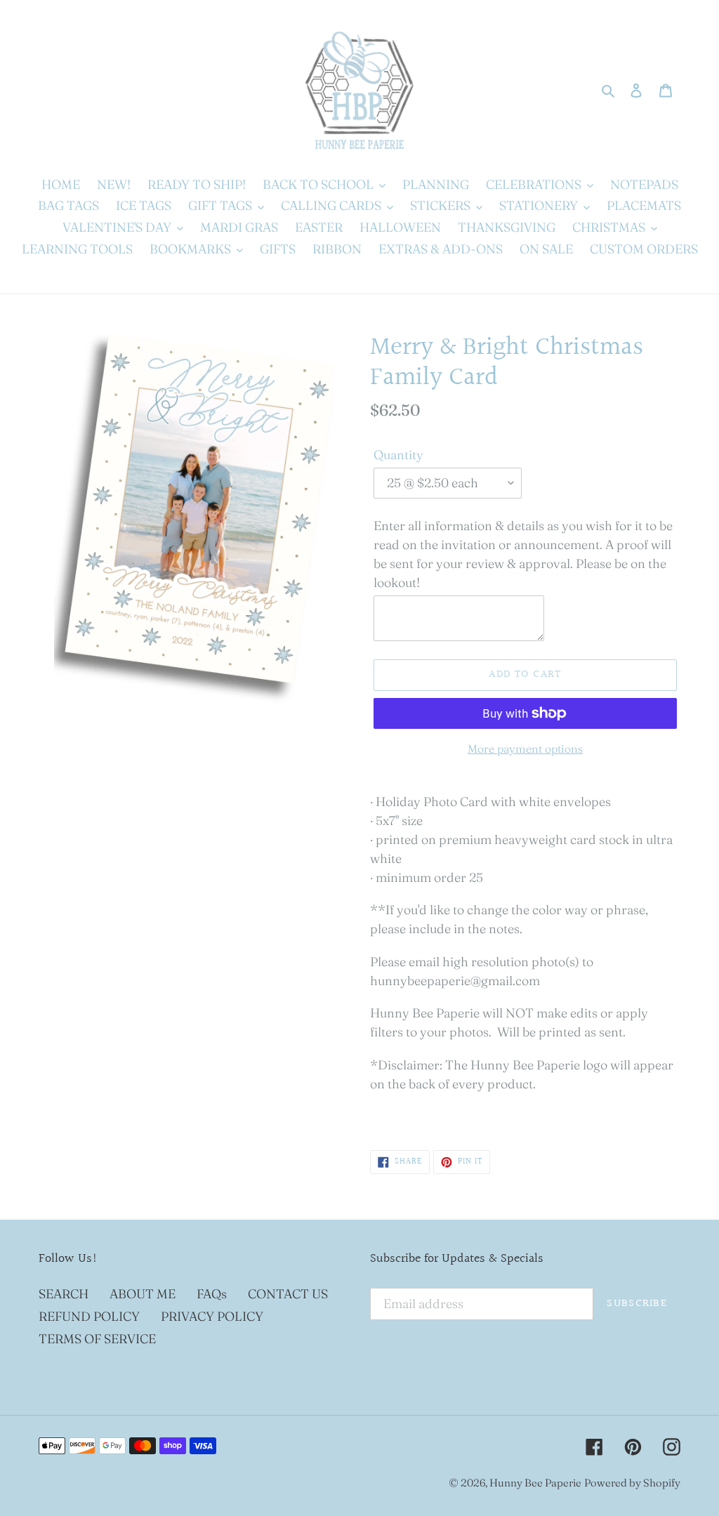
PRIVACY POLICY (212, 1316)
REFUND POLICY (89, 1316)
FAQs (212, 1294)
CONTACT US (288, 1294)
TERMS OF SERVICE (97, 1339)
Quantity (398, 455)
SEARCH (63, 1294)
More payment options (525, 748)
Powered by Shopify (632, 1482)
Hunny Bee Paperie (535, 1482)
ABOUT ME (143, 1294)
